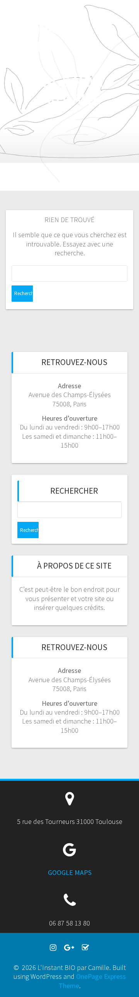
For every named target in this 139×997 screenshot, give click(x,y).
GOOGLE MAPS (70, 872)
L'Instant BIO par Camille (40, 27)
